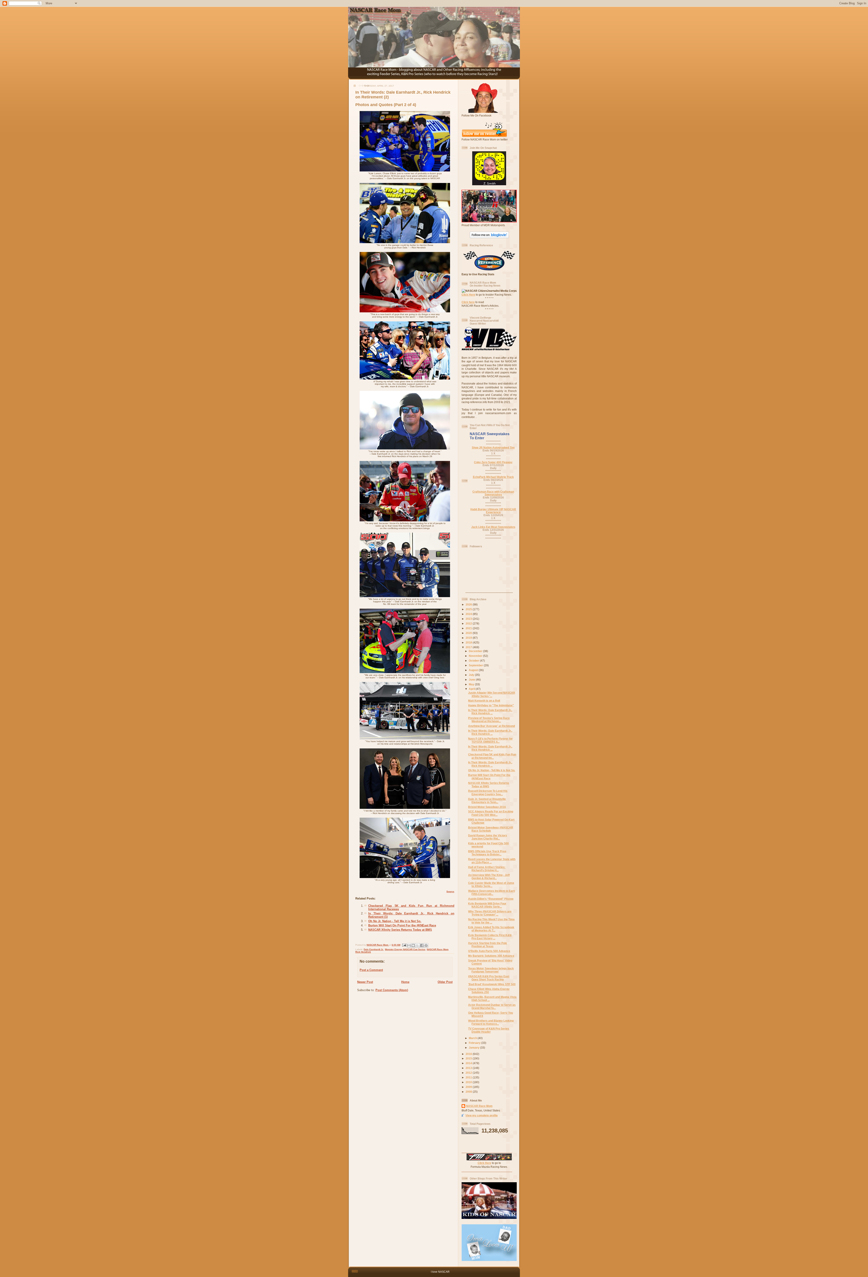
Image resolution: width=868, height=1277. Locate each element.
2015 (469, 1058)
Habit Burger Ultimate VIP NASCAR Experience (493, 511)
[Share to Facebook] (422, 945)
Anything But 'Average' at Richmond (491, 725)
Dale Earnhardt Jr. (374, 949)
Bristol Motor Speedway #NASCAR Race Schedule (490, 829)
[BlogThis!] (413, 945)
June (472, 679)
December (476, 651)
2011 (469, 1077)
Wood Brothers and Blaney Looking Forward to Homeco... (491, 1022)
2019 (469, 637)
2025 (469, 609)
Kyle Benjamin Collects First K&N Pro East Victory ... (490, 937)
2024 (469, 613)
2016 (469, 1053)
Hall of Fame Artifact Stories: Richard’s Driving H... (486, 869)
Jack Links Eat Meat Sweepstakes (493, 526)
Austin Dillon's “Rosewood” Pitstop (490, 898)
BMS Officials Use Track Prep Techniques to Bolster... (487, 853)
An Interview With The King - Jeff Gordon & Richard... (489, 876)
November (476, 655)
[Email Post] (404, 945)
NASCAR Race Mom (437, 949)
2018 (469, 642)
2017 (469, 647)
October (474, 660)
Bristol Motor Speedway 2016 (487, 806)
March (473, 1038)
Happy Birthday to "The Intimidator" (491, 705)
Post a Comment (371, 970)
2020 (469, 632)
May (472, 684)
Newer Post (365, 982)
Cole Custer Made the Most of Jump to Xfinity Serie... (491, 884)
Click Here (468, 294)
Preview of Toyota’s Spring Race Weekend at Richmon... (489, 720)
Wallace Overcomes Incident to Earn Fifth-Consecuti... (491, 892)
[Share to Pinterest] (426, 945)
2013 (469, 1067)
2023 (469, 618)
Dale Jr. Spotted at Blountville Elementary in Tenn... (487, 801)
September (476, 665)
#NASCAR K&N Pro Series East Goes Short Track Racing (488, 978)
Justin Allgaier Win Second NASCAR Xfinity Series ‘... (491, 694)
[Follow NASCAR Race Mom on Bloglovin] (489, 237)
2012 (469, 1072)
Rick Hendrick (363, 952)
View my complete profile (481, 1115)
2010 (469, 1082)
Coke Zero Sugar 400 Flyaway (493, 462)
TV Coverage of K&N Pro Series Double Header (488, 1030)
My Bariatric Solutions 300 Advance (491, 955)
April (472, 688)
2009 (469, 1086)
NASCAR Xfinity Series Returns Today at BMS (400, 929)
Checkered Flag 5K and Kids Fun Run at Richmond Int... (492, 756)
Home (405, 982)
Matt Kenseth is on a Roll (484, 700)
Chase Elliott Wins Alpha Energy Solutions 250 (488, 990)
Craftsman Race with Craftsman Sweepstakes (493, 493)
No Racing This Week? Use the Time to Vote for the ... (491, 921)
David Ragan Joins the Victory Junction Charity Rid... (487, 837)
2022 (469, 623)
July (472, 674)
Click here (468, 302)
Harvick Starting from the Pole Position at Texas (487, 945)
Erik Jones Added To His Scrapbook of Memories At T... (491, 929)
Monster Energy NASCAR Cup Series (405, 949)
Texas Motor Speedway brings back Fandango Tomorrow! (491, 970)
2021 (469, 628)
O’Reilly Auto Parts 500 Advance (489, 950)
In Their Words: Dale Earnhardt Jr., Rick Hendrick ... (490, 712)
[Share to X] (417, 945)
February (475, 1042)
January (474, 1047)
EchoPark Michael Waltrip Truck (493, 476)
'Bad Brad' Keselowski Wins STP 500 (492, 984)
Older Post (445, 982)
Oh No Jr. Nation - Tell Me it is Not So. (394, 921)
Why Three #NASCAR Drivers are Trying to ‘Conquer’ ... (490, 913)
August (474, 670)
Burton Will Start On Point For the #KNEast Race (402, 925)
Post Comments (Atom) (391, 990)
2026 (469, 604)
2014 (469, 1063)
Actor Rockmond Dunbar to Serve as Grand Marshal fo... (492, 1006)
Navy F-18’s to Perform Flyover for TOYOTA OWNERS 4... (490, 740)
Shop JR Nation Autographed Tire (493, 447)
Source (450, 891)
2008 (469, 1091)
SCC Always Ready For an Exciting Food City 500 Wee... (490, 813)
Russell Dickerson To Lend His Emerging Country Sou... (487, 792)
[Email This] (409, 945)
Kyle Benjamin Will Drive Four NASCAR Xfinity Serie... (487, 905)
